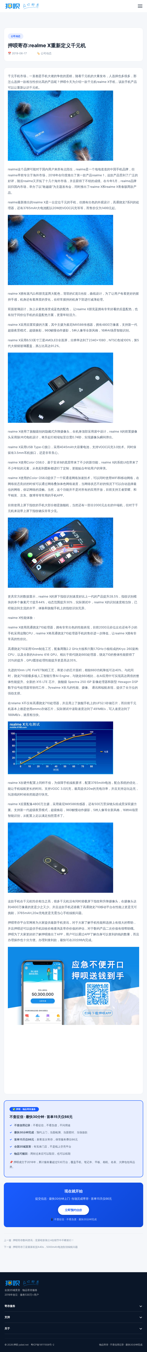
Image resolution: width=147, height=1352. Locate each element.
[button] (140, 6)
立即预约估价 (73, 1210)
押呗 (63, 82)
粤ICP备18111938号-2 (42, 1344)
